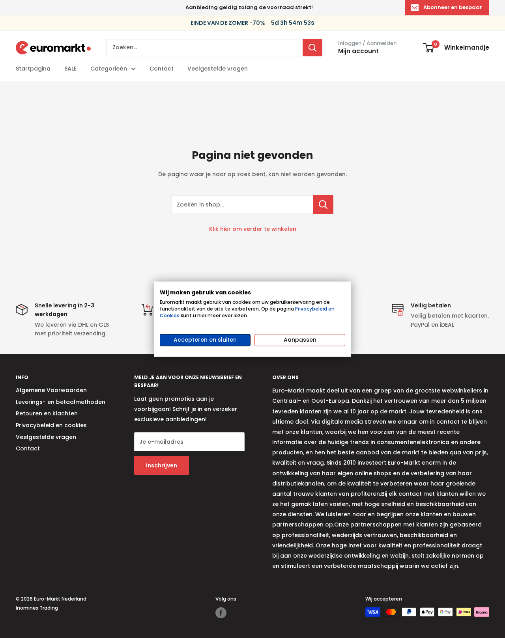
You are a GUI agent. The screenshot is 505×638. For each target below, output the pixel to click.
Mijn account (358, 51)
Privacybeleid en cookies (51, 425)
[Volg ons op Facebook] (220, 612)
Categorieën (108, 69)
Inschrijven (161, 465)
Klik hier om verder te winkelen (252, 229)
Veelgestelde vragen (217, 69)
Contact (162, 69)
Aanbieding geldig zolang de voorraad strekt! (249, 7)
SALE (70, 69)
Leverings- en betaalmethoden (60, 402)
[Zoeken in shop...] (323, 204)
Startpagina (33, 69)
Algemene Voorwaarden (51, 390)
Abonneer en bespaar (452, 7)
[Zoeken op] (312, 47)
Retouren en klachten (47, 413)
